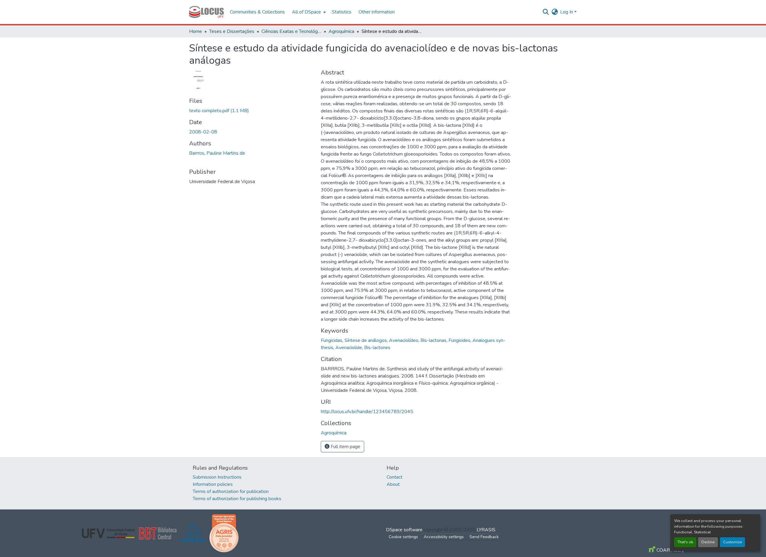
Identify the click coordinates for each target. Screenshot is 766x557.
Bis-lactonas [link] (433, 340)
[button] (206, 12)
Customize (732, 542)
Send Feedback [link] (484, 537)
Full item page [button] (344, 446)
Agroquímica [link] (341, 31)
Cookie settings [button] (403, 537)
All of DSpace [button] (306, 12)
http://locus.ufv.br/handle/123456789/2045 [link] (367, 411)
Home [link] (195, 31)
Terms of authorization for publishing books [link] (237, 498)
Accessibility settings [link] (444, 537)
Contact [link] (394, 477)
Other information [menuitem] (376, 12)
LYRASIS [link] (486, 529)
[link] (251, 110)
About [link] (393, 484)
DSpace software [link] (404, 529)
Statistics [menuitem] (341, 12)
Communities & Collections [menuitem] (257, 12)
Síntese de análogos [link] (365, 340)
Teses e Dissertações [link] (231, 31)
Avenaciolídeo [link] (403, 340)
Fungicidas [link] (331, 340)
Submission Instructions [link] (217, 477)
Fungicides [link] (459, 340)
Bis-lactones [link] (377, 347)
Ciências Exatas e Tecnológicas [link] (291, 31)
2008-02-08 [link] (203, 132)
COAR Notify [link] (669, 550)
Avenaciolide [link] (348, 347)
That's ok (685, 542)
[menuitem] (308, 12)
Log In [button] (567, 12)
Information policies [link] (213, 484)
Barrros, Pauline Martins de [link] (217, 153)
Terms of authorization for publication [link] (231, 491)
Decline (708, 542)
